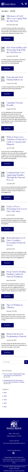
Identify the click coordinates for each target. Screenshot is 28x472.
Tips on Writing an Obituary (15, 306)
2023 (5, 403)
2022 (5, 407)
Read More (7, 39)
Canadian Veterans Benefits (15, 104)
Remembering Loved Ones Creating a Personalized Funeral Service (16, 242)
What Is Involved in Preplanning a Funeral (16, 335)
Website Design (8, 471)
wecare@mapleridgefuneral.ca (16, 443)
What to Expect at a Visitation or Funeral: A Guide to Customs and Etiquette (17, 141)
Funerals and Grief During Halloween (15, 78)
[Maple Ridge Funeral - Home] (8, 3)
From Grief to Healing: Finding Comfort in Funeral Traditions (16, 274)
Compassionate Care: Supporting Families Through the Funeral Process (16, 176)
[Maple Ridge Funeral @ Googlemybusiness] (14, 453)
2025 (5, 396)
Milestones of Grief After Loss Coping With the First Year (17, 18)
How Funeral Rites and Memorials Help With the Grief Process (16, 50)
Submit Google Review (14, 450)
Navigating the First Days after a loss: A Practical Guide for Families (14, 381)
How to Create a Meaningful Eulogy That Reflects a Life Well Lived (14, 374)
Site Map (16, 468)
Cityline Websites (19, 471)
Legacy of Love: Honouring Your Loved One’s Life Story (17, 209)
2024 (5, 400)
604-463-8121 (15, 441)
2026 (5, 392)
